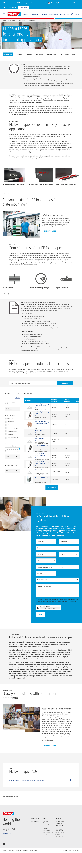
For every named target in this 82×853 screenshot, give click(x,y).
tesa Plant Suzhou (47, 824)
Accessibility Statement (22, 850)
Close (75, 3)
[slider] (5, 449)
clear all (17, 397)
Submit (40, 614)
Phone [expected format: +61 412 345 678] (51, 567)
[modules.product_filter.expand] (17, 409)
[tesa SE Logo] (14, 14)
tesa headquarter (35, 821)
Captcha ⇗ (56, 609)
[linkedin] (4, 844)
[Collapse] (18, 393)
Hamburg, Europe (59, 821)
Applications (8, 54)
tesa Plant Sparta (47, 830)
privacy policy (42, 601)
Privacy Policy (11, 850)
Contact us (39, 54)
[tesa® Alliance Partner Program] (21, 718)
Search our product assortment (20, 383)
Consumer (12, 7)
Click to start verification (50, 608)
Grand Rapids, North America (59, 829)
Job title (39, 573)
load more (51, 487)
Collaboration (51, 54)
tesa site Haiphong (47, 834)
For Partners (64, 54)
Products (12, 20)
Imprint (4, 850)
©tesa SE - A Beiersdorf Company (71, 850)
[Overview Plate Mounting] (21, 224)
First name (40, 541)
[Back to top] (78, 813)
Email (38, 548)
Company (40, 554)
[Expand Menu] (4, 14)
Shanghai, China (59, 823)
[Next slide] (8, 192)
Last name (63, 541)
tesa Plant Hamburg (48, 832)
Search (65, 383)
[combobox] (12, 409)
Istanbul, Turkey (59, 836)
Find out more (50, 231)
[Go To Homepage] (4, 7)
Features (19, 54)
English (58, 3)
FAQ (73, 54)
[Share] (35, 408)
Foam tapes (22, 20)
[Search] (72, 14)
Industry (24, 7)
